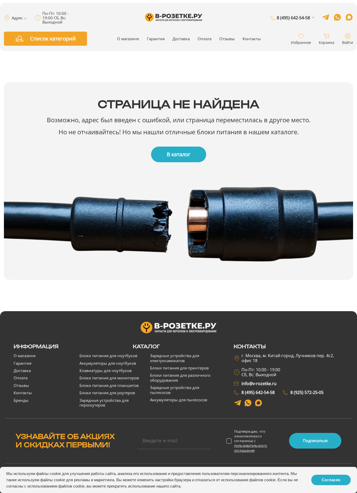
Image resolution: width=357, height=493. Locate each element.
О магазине (128, 38)
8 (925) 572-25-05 (293, 25)
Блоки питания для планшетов (109, 385)
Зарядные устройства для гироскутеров (104, 403)
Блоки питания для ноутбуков (108, 355)
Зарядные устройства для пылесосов (174, 390)
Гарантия (156, 38)
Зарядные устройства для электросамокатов (174, 358)
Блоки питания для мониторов (109, 377)
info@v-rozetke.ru (259, 383)
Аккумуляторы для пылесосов (178, 399)
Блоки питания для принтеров (179, 367)
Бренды (21, 400)
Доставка (181, 38)
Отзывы (227, 38)
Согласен (331, 480)
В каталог (179, 154)
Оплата (204, 38)
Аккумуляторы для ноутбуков (107, 363)
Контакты (252, 38)
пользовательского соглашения (250, 448)
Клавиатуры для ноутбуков (105, 370)
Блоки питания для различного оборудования (180, 377)
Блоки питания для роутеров (107, 392)
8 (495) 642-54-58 (293, 18)
